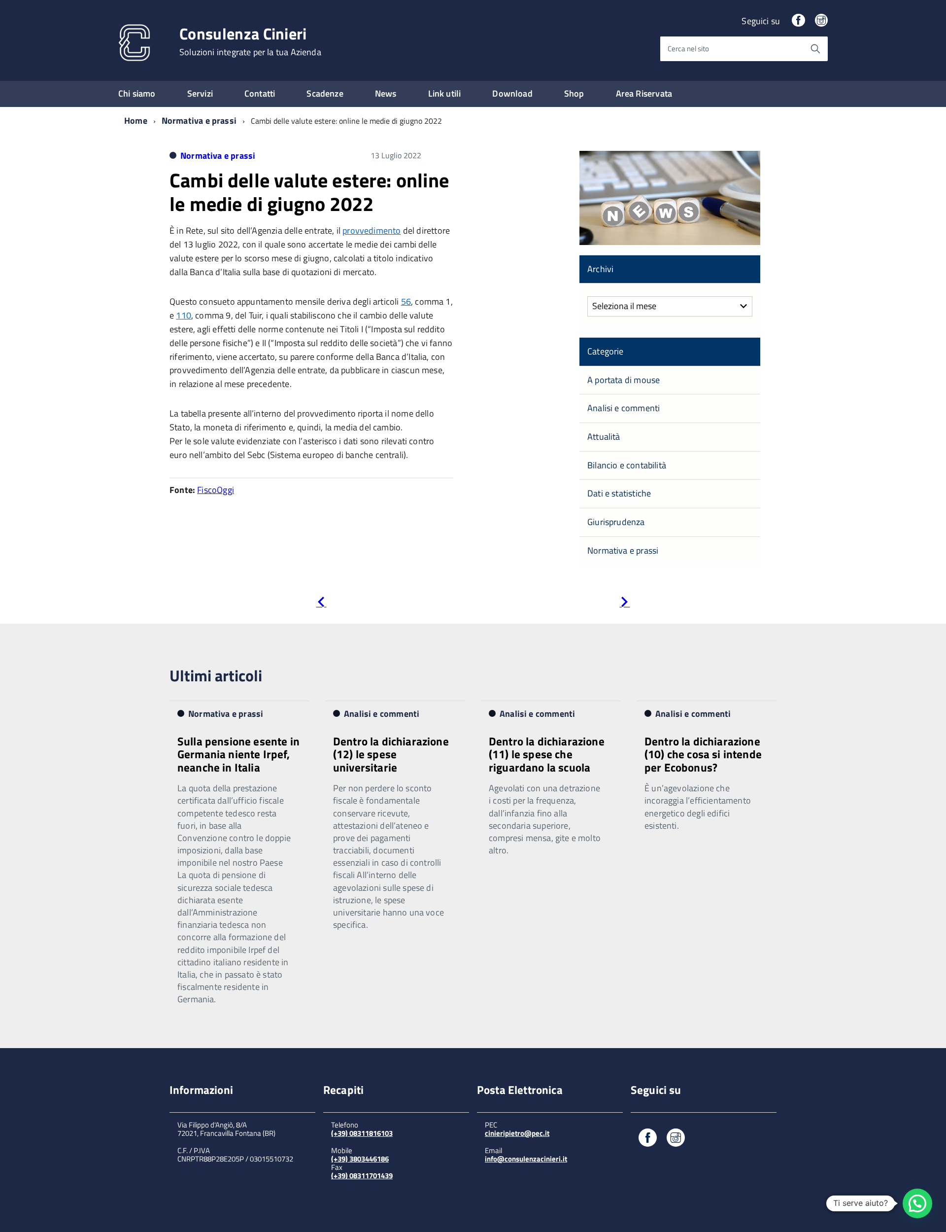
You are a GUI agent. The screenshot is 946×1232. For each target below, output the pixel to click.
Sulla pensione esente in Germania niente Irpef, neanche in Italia (238, 754)
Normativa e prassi (199, 120)
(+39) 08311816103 (362, 1133)
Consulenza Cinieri (250, 41)
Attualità (603, 436)
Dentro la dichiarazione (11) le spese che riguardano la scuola (547, 754)
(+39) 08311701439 (362, 1175)
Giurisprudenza (616, 521)
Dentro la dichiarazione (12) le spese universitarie (391, 754)
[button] (917, 1203)
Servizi (200, 93)
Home (135, 120)
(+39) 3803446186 (360, 1158)
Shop (574, 93)
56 (406, 301)
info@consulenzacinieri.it (526, 1158)
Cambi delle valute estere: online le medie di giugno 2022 (309, 192)
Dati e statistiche (619, 493)
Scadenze (324, 93)
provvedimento (371, 230)
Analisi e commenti (623, 408)
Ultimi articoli (215, 675)
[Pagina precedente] (321, 603)
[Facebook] (798, 21)
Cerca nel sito (688, 48)
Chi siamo (137, 93)
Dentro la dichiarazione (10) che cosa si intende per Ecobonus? (703, 754)
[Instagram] (821, 21)
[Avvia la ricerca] (815, 48)
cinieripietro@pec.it (517, 1133)
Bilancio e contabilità (626, 465)
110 (183, 315)
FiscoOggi (215, 489)
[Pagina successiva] (624, 603)
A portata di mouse (623, 380)
